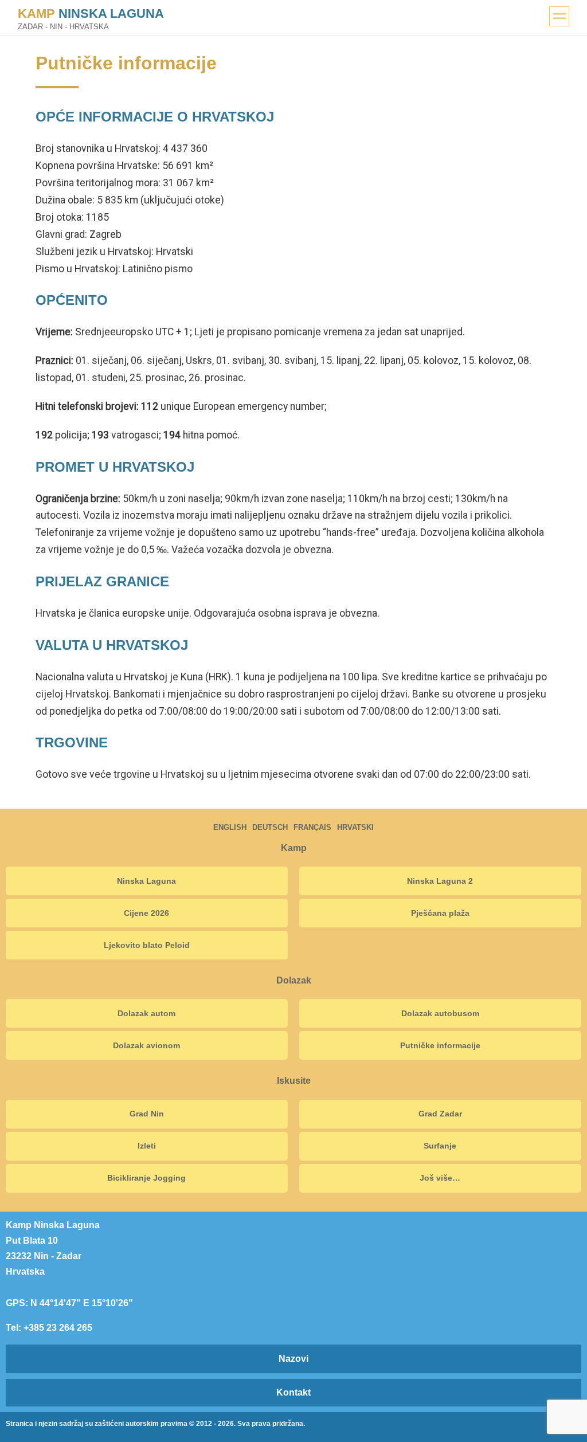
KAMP (91, 13)
